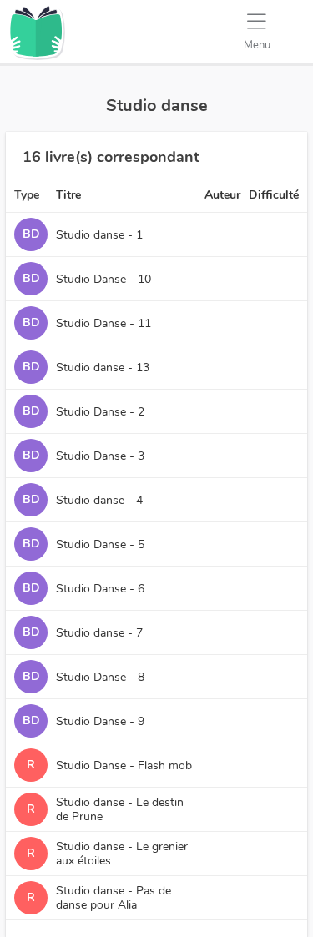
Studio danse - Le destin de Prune (120, 809)
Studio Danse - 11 (103, 323)
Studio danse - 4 (99, 500)
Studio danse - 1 (99, 235)
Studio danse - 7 (99, 633)
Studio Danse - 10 (103, 279)
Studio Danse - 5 (100, 544)
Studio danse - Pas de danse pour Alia (113, 898)
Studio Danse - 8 (100, 677)
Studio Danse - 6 (100, 589)
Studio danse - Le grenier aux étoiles (122, 854)
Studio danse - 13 (102, 367)
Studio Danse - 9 (100, 721)
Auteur (222, 195)
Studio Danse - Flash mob (124, 765)
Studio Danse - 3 (100, 456)
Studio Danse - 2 (100, 412)
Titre (68, 195)
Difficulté (274, 195)
